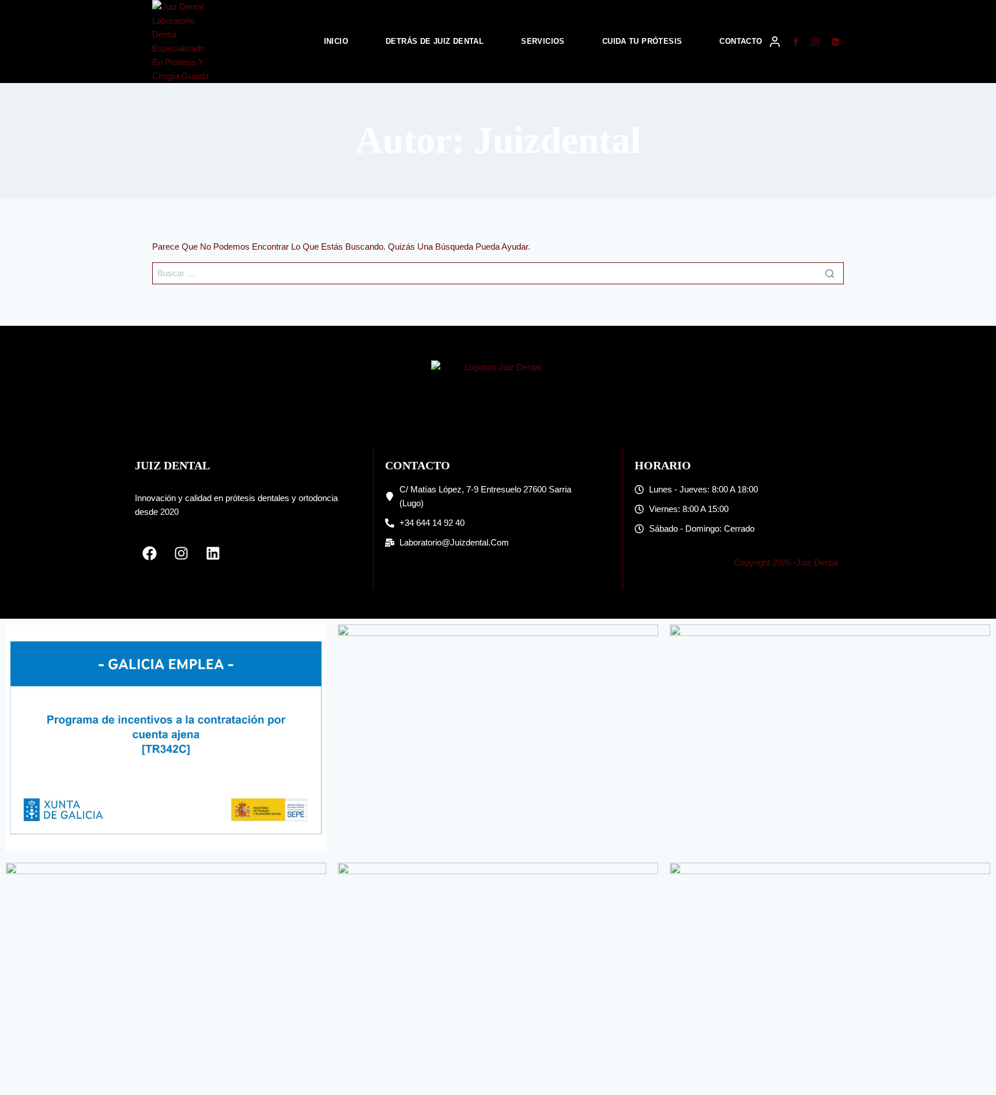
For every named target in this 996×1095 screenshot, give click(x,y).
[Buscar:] (498, 273)
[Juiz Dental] (183, 41)
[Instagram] (815, 41)
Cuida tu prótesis (642, 41)
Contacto (740, 41)
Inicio (336, 41)
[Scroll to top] (967, 1055)
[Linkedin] (835, 41)
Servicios (543, 41)
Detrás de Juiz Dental (435, 41)
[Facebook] (795, 41)
